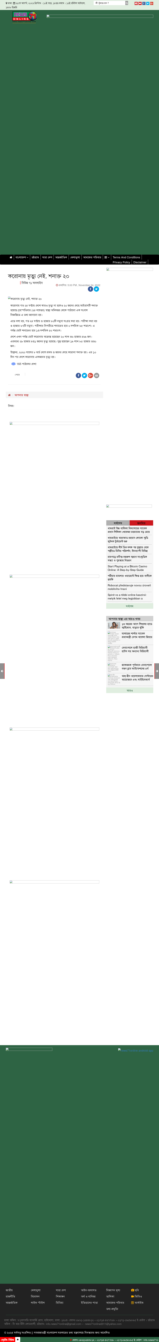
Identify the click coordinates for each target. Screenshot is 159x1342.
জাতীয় (9, 1290)
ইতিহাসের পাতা (89, 1302)
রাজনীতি (10, 1296)
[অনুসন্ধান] (126, 3)
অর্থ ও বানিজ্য (88, 1296)
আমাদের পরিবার (92, 257)
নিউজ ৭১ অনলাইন (32, 283)
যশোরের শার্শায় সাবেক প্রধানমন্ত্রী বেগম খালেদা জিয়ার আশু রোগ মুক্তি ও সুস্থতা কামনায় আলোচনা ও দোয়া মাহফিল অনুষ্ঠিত (137, 635)
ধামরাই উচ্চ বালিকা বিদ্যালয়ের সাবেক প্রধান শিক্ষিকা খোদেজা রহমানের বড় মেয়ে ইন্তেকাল (129, 529)
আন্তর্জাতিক (61, 257)
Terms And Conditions (126, 257)
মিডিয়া (59, 1302)
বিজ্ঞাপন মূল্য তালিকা (113, 1293)
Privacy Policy (121, 262)
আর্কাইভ (138, 1302)
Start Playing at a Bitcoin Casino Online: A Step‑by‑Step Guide (127, 567)
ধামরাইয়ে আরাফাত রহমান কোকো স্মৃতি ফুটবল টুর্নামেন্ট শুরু (128, 539)
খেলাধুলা (75, 257)
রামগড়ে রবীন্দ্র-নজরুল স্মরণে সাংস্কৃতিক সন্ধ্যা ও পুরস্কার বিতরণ (127, 558)
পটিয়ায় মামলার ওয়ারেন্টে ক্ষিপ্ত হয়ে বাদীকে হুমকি (130, 577)
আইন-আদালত (88, 1290)
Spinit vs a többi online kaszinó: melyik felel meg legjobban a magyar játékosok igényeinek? (127, 596)
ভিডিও (138, 1296)
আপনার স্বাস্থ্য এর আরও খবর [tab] (124, 619)
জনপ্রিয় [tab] (141, 523)
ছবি (136, 1290)
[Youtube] (140, 3)
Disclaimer (139, 262)
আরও (130, 690)
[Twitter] (147, 3)
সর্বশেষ (129, 606)
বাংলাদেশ (21, 257)
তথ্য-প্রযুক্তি (112, 1309)
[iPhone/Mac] (136, 3)
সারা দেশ (47, 257)
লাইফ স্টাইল (38, 1302)
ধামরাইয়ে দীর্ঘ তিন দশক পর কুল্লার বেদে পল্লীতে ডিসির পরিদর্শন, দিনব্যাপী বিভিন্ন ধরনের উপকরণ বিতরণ (128, 548)
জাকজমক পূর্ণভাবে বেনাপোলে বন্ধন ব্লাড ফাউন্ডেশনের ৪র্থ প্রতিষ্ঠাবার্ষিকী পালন (137, 666)
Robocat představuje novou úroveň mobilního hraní (129, 586)
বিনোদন (35, 1296)
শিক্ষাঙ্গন (60, 1296)
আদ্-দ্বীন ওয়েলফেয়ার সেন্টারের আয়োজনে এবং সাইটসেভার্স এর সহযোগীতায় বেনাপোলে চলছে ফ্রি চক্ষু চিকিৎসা (137, 677)
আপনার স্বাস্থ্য (22, 395)
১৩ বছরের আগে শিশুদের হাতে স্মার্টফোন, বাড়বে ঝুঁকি (137, 625)
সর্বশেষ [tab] (118, 523)
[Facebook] (143, 3)
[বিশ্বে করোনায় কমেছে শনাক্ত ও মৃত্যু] (157, 671)
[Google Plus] (151, 3)
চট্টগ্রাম (35, 257)
